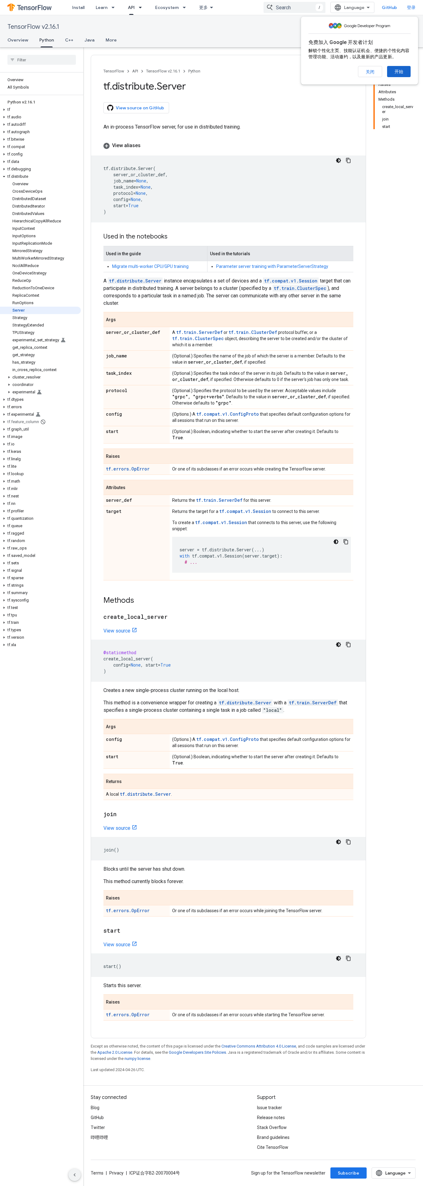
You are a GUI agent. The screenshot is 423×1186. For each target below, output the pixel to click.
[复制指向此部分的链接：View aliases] (147, 145)
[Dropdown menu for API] (142, 7)
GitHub (389, 7)
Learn (101, 7)
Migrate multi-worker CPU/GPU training (150, 266)
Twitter (98, 1127)
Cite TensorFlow (272, 1147)
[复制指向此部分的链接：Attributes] (131, 488)
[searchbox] (41, 60)
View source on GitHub (140, 108)
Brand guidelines (273, 1137)
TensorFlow (113, 71)
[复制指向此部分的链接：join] (122, 814)
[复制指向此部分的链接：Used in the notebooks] (174, 237)
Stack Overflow (272, 1127)
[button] (40, 109)
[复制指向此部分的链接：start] (126, 931)
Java (89, 40)
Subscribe (348, 1173)
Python (46, 40)
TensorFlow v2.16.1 (33, 27)
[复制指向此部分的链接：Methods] (140, 601)
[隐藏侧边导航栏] (74, 1175)
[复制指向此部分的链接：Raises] (126, 456)
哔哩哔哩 (99, 1137)
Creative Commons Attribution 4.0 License (258, 1046)
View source (116, 631)
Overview (17, 40)
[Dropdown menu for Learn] (114, 7)
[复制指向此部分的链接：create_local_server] (174, 617)
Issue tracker (269, 1107)
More (111, 40)
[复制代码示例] (348, 160)
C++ (69, 40)
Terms (97, 1173)
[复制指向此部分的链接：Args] (122, 320)
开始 (399, 71)
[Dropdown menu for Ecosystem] (186, 7)
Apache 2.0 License (114, 1052)
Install (78, 7)
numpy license (137, 1058)
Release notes (271, 1117)
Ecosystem (167, 7)
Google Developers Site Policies (197, 1052)
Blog (95, 1107)
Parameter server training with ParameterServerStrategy (272, 266)
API (131, 7)
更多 (203, 7)
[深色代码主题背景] (338, 160)
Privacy (116, 1173)
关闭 (370, 72)
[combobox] (294, 7)
